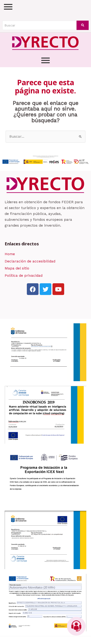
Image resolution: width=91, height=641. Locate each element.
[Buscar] (83, 25)
